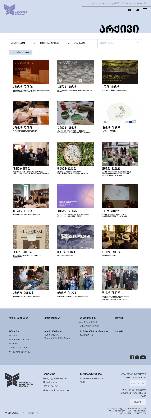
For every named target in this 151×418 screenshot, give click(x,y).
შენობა (13, 343)
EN (137, 10)
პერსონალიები (18, 347)
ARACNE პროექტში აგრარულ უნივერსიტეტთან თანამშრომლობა (72, 173)
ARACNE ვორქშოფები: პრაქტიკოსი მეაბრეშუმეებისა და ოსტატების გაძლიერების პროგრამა (116, 173)
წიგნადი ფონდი (89, 326)
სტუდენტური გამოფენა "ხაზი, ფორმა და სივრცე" (74, 91)
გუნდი (13, 335)
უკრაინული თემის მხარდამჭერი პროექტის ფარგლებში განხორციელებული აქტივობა (115, 297)
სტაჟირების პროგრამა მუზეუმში (27, 215)
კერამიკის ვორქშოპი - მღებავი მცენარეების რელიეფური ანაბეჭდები (73, 132)
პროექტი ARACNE (109, 131)
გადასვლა (136, 383)
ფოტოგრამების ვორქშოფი (25, 131)
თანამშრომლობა (19, 351)
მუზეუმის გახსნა (108, 255)
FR (129, 10)
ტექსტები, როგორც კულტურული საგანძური (27, 256)
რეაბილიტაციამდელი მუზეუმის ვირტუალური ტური (118, 3)
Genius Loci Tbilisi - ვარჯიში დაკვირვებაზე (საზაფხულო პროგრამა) (31, 91)
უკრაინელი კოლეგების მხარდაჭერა (72, 296)
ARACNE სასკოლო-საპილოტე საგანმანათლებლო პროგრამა (114, 215)
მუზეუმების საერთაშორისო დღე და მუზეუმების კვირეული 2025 (72, 215)
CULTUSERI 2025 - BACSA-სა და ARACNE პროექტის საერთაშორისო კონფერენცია (31, 173)
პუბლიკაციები (88, 322)
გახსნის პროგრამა (65, 255)
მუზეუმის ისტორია (20, 339)
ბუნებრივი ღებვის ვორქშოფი (114, 90)
